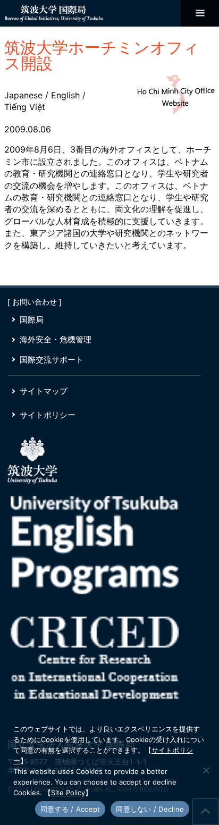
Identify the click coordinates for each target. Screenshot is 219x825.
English (65, 95)
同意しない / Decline (150, 809)
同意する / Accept (70, 809)
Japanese (23, 95)
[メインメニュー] (200, 13)
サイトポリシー (47, 414)
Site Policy (68, 792)
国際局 (32, 319)
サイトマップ (44, 390)
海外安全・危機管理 (55, 339)
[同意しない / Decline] (205, 770)
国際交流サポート (51, 359)
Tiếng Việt (24, 107)
